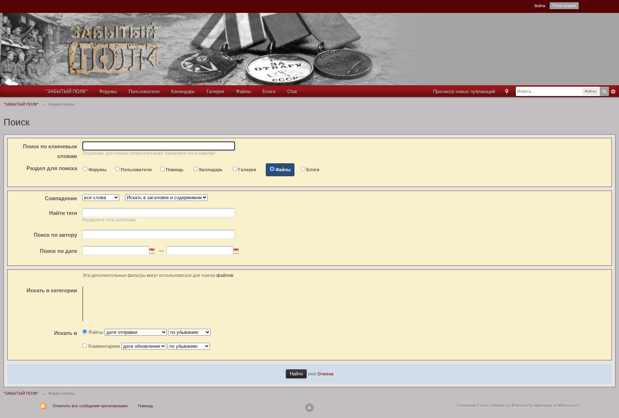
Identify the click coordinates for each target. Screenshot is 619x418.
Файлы (243, 91)
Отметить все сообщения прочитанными (90, 406)
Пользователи (144, 91)
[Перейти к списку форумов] (226, 48)
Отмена (325, 373)
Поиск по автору (55, 235)
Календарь (183, 91)
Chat (292, 91)
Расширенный (613, 91)
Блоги (269, 91)
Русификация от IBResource (552, 405)
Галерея (215, 91)
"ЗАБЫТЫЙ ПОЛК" (66, 91)
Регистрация (564, 6)
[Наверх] (309, 407)
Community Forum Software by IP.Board (491, 405)
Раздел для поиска (52, 168)
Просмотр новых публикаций (464, 91)
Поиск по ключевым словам (50, 151)
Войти (539, 6)
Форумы (108, 91)
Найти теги (63, 213)
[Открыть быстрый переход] (507, 92)
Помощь (174, 169)
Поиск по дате (58, 251)
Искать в (52, 290)
